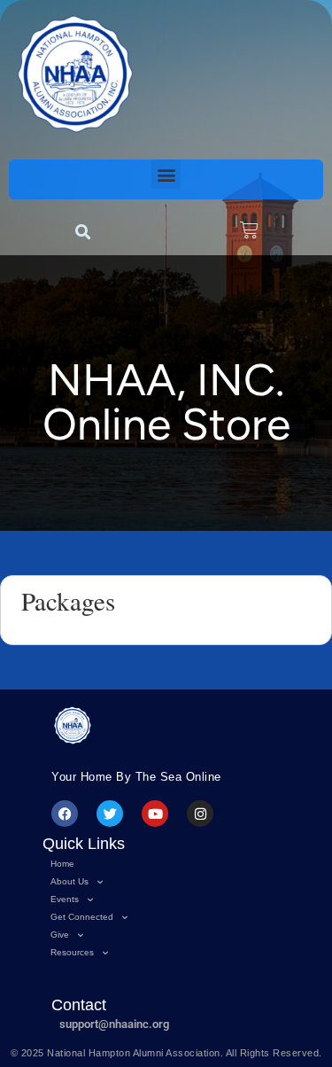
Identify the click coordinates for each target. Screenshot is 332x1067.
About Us (69, 881)
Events (64, 899)
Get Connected (81, 917)
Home (62, 863)
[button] (166, 174)
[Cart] (249, 230)
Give (59, 934)
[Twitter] (110, 813)
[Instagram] (200, 813)
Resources (72, 952)
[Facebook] (64, 813)
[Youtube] (155, 813)
